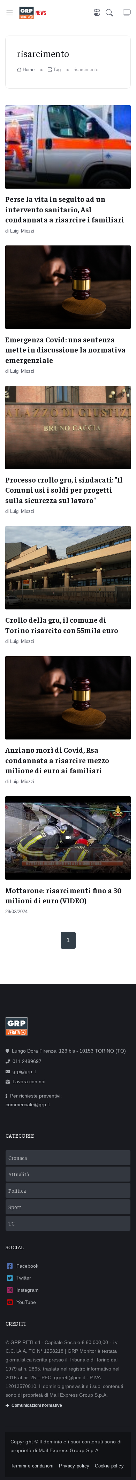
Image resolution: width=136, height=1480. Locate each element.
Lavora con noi (29, 1081)
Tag (57, 69)
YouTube (26, 1302)
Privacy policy (74, 1465)
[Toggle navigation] (10, 12)
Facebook (27, 1266)
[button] (114, 13)
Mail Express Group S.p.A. (69, 1450)
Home (29, 69)
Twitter (23, 1278)
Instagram (27, 1290)
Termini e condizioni (32, 1465)
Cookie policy (109, 1465)
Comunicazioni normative (37, 1405)
